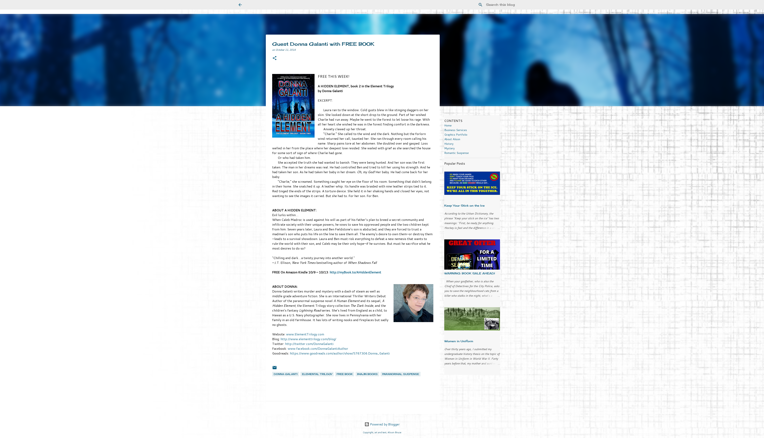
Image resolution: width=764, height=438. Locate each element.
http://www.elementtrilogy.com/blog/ (308, 339)
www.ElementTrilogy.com (305, 334)
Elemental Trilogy (317, 374)
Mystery (449, 148)
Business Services (455, 130)
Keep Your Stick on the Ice (464, 205)
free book (345, 374)
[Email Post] (274, 369)
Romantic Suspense (456, 153)
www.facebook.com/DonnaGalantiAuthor (318, 348)
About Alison (452, 139)
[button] (274, 58)
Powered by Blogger (384, 424)
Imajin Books (367, 374)
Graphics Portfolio (455, 135)
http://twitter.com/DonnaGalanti (309, 343)
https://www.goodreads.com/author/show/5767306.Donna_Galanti (340, 353)
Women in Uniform (458, 341)
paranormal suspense (400, 374)
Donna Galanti (285, 374)
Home (448, 125)
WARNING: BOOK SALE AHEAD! (469, 273)
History (448, 144)
